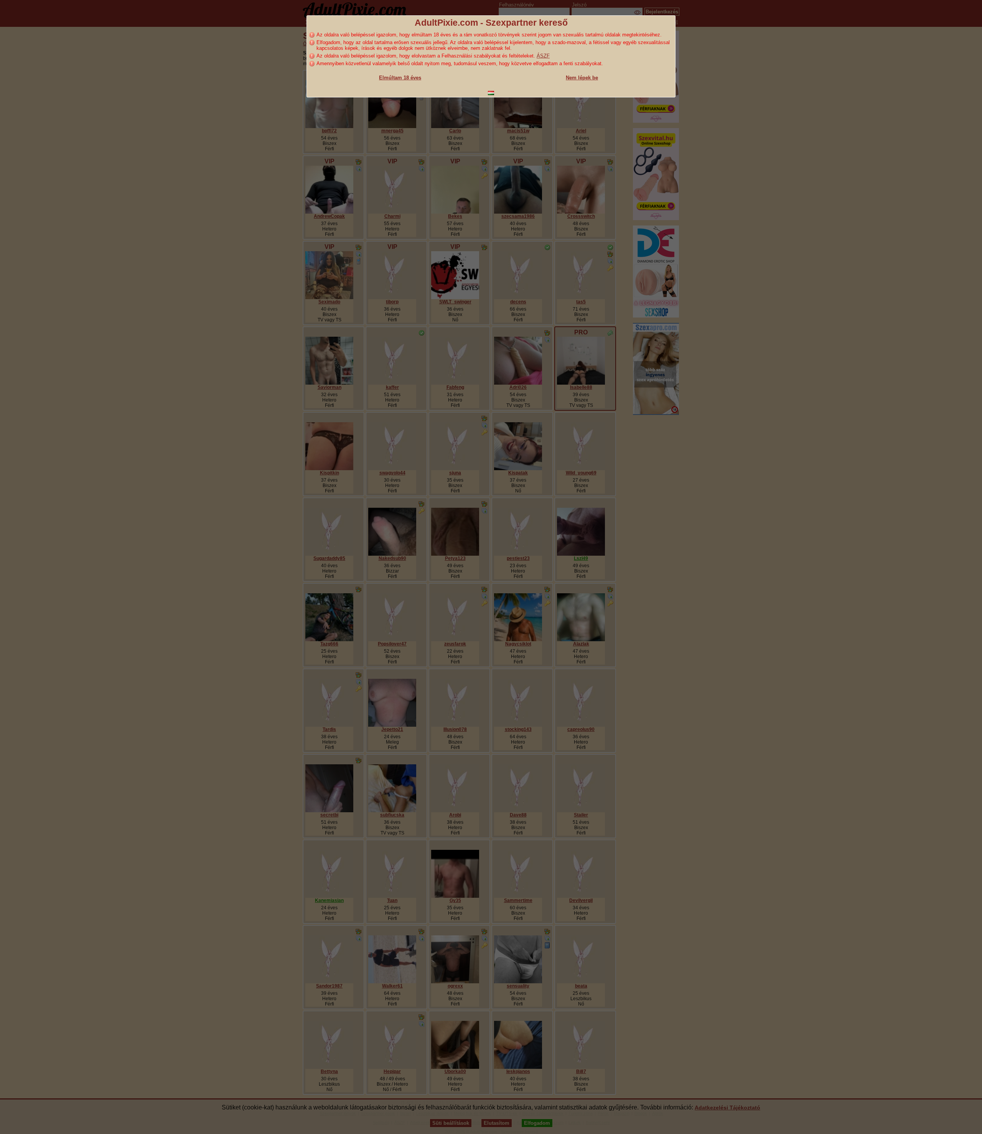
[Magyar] (491, 93)
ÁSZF (543, 56)
